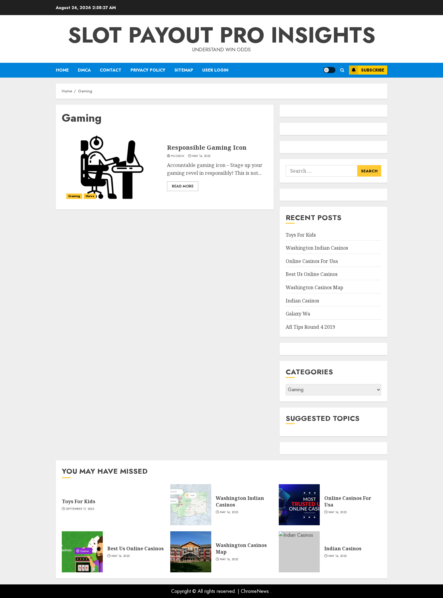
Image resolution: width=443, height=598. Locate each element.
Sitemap (183, 70)
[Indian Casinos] (299, 551)
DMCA (84, 70)
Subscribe (372, 70)
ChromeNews (255, 591)
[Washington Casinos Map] (190, 551)
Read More (182, 186)
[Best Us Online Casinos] (82, 551)
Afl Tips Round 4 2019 (310, 327)
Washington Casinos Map (314, 287)
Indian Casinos (302, 300)
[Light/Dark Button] (329, 70)
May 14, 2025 (201, 156)
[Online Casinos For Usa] (299, 504)
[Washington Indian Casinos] (190, 504)
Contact (110, 70)
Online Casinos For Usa (312, 261)
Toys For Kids (301, 235)
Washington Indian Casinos (317, 248)
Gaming (74, 196)
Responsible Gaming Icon (207, 147)
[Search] (342, 70)
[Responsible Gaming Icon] (112, 167)
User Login (215, 70)
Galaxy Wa (298, 313)
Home (62, 70)
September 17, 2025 (80, 509)
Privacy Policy (147, 70)
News (90, 196)
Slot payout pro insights (221, 35)
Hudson (177, 156)
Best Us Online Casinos (312, 274)
